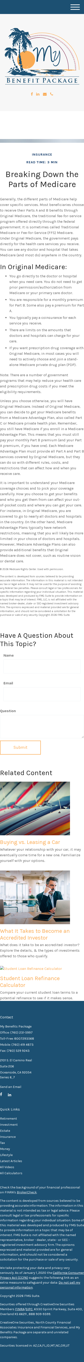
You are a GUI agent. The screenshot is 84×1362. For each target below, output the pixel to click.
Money (5, 1149)
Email (8, 683)
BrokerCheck (27, 1192)
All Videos (7, 1167)
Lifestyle (6, 1155)
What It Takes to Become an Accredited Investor (35, 934)
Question (8, 711)
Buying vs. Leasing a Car (30, 842)
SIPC (29, 1309)
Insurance (8, 1137)
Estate (5, 1131)
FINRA (19, 1309)
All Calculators (11, 1173)
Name (9, 655)
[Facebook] (32, 94)
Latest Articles (11, 1161)
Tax (2, 1143)
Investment (9, 1125)
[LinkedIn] (37, 94)
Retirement (8, 1119)
